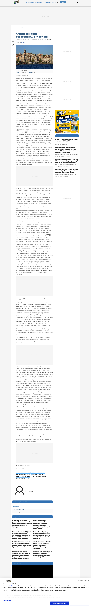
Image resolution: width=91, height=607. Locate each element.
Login (63, 2)
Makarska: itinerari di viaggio (23, 476)
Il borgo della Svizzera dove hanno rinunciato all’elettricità (66, 140)
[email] (13, 42)
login (19, 512)
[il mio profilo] (58, 2)
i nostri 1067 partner (11, 585)
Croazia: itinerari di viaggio (23, 472)
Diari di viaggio (38, 2)
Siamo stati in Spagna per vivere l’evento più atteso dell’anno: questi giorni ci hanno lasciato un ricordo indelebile (41, 535)
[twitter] (13, 36)
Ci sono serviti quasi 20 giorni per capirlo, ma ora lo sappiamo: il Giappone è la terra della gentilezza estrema (43, 554)
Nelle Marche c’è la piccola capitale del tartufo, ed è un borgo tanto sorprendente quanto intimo (66, 170)
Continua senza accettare (83, 580)
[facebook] (13, 33)
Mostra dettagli (7, 600)
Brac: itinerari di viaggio (39, 471)
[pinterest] (13, 39)
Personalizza (79, 603)
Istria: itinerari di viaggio (38, 472)
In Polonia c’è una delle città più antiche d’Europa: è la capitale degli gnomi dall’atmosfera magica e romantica (42, 545)
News (26, 2)
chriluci (23, 42)
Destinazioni (31, 2)
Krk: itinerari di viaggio (38, 474)
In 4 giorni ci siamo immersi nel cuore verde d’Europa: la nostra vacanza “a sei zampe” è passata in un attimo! (22, 544)
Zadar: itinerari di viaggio (22, 478)
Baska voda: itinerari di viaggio (24, 471)
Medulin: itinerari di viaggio (39, 476)
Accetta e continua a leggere (59, 603)
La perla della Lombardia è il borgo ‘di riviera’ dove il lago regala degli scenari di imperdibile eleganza (66, 160)
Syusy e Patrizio (47, 2)
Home (13, 27)
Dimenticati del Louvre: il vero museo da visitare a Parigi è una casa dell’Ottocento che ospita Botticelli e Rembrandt (65, 150)
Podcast (54, 2)
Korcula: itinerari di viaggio (23, 474)
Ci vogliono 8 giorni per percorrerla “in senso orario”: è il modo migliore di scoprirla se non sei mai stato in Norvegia (22, 523)
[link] (13, 45)
